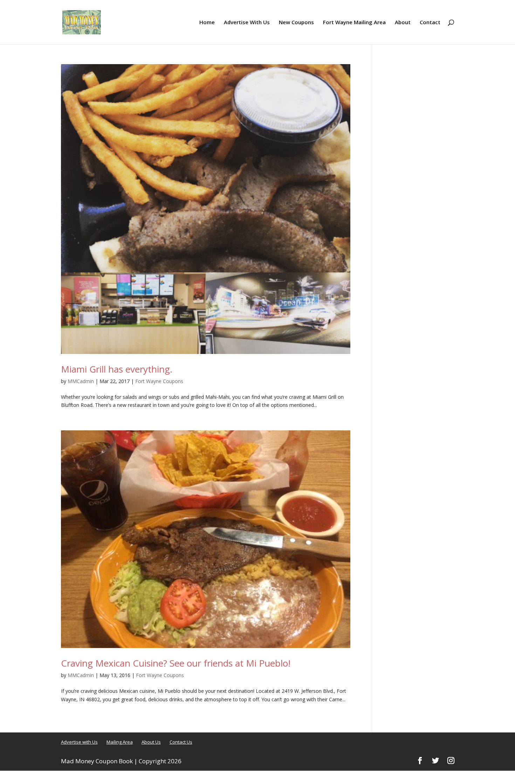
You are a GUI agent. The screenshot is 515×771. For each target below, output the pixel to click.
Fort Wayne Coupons (159, 381)
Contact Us (181, 742)
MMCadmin (81, 381)
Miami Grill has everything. (116, 369)
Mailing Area (120, 742)
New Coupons (296, 23)
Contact (430, 23)
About (403, 23)
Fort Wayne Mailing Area (354, 23)
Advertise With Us (247, 23)
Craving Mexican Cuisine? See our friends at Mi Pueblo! (175, 663)
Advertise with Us (79, 742)
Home (207, 23)
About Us (151, 742)
